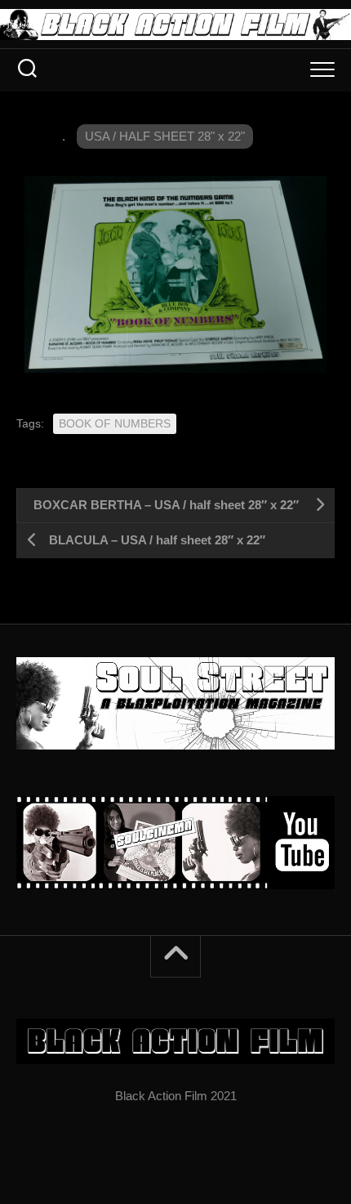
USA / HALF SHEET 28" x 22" (165, 136)
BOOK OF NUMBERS (115, 423)
